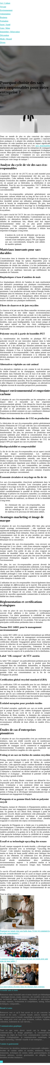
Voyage (3, 7)
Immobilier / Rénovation (10, 32)
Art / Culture (5, 3)
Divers (2, 42)
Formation (4, 21)
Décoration (4, 35)
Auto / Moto (5, 28)
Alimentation (5, 14)
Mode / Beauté (6, 39)
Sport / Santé (5, 24)
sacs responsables (43, 146)
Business (3, 17)
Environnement (6, 10)
